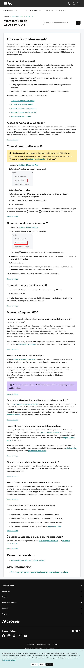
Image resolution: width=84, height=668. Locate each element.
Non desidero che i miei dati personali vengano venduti (42, 648)
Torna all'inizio (12, 140)
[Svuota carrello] (78, 3)
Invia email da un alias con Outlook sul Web (28, 560)
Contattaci (49, 10)
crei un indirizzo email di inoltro (25, 404)
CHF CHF (76, 631)
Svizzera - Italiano (9, 631)
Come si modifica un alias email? (23, 108)
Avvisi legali (30, 644)
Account (5, 608)
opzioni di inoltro (13, 414)
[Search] (78, 23)
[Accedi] (74, 3)
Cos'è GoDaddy (8, 585)
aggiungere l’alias (54, 526)
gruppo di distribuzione (27, 344)
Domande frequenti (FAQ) (21, 116)
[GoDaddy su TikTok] (14, 637)
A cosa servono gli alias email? (22, 101)
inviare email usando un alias (24, 359)
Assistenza (6, 591)
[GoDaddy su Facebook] (3, 637)
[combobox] (59, 23)
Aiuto (25, 10)
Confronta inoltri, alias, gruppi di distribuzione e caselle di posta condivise (39, 572)
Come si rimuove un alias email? (23, 112)
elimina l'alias (71, 448)
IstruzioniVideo (36, 10)
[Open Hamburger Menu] (4, 3)
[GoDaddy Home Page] (11, 621)
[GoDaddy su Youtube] (25, 637)
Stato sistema (60, 10)
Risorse (4, 597)
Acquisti (5, 614)
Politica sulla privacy (43, 644)
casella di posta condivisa (48, 540)
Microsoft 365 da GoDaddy (22, 16)
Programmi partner (9, 602)
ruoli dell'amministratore (36, 159)
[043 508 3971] (69, 3)
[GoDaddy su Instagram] (9, 637)
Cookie (55, 644)
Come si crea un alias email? (22, 104)
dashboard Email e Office (28, 165)
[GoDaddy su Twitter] (20, 637)
